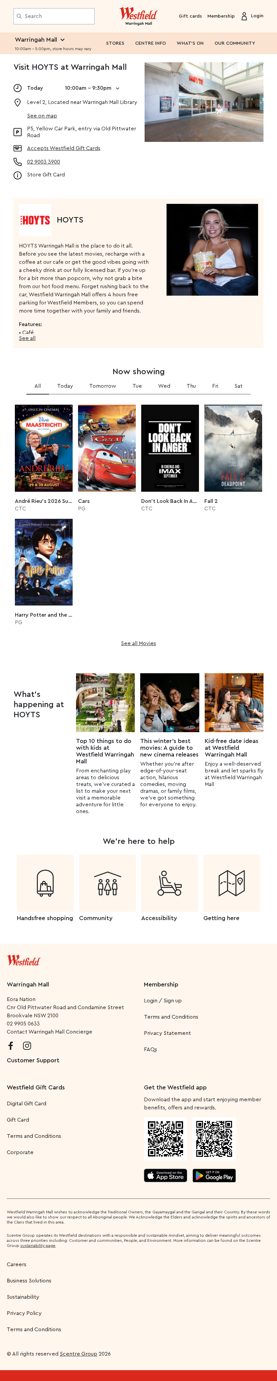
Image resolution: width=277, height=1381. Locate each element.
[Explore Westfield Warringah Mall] (138, 16)
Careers (16, 1264)
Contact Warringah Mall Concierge (49, 1032)
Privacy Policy (24, 1313)
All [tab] (37, 386)
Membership (221, 16)
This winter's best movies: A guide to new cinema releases (169, 748)
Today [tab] (65, 386)
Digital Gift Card (26, 1103)
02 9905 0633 (23, 1023)
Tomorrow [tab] (102, 386)
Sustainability (23, 1297)
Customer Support (33, 1060)
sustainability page (37, 1246)
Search (33, 16)
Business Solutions (29, 1280)
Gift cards (190, 16)
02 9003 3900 (43, 162)
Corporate (20, 1152)
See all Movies (138, 643)
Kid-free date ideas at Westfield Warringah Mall (231, 748)
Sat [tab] (238, 386)
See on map (42, 116)
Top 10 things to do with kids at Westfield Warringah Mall (105, 751)
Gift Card (18, 1120)
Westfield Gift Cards (36, 1087)
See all (27, 338)
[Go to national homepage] (24, 958)
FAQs (150, 1049)
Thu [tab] (191, 386)
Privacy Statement (167, 1033)
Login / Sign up (163, 1000)
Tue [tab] (137, 386)
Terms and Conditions (171, 1017)
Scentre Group (78, 1354)
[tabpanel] (138, 523)
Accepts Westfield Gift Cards (63, 148)
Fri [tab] (215, 386)
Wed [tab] (164, 386)
